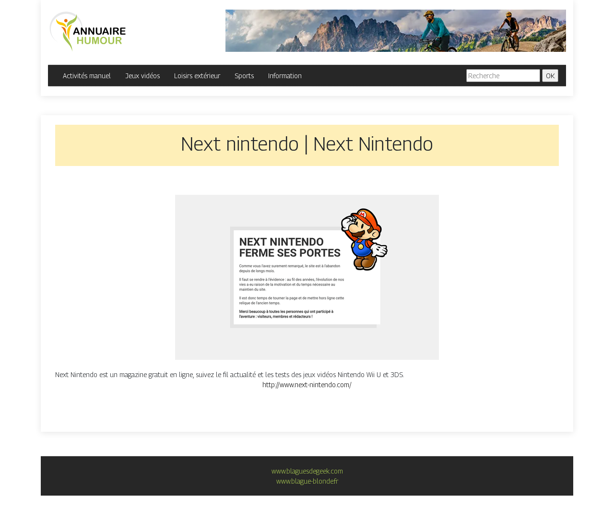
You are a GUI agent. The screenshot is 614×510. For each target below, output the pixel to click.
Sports (244, 75)
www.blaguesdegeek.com (307, 471)
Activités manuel (87, 75)
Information (285, 75)
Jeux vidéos (142, 75)
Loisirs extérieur (197, 75)
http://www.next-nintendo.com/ (307, 384)
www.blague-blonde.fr (307, 481)
